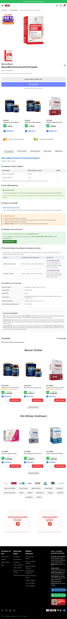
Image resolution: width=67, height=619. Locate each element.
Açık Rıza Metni (30, 583)
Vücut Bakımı (17, 559)
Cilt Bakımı (59, 488)
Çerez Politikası (30, 586)
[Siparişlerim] (61, 6)
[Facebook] (2, 610)
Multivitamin (40, 492)
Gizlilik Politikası (30, 580)
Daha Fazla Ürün (33, 407)
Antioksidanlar (14, 10)
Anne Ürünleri (24, 488)
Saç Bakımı (29, 497)
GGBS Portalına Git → (10, 241)
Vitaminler (4, 10)
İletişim (3, 559)
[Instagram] (6, 610)
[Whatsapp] (14, 610)
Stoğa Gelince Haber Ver (33, 79)
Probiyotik (60, 492)
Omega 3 (50, 492)
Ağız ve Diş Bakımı (10, 488)
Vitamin (39, 497)
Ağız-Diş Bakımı (18, 565)
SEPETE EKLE (15, 400)
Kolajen (21, 492)
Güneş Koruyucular (9, 492)
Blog (2, 565)
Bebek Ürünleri (36, 488)
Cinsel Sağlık (48, 488)
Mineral (30, 492)
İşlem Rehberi (5, 562)
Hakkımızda (5, 556)
